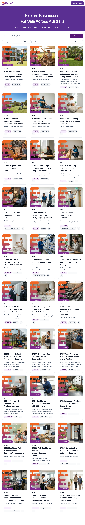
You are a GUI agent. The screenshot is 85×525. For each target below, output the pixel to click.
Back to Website (77, 3)
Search (76, 36)
